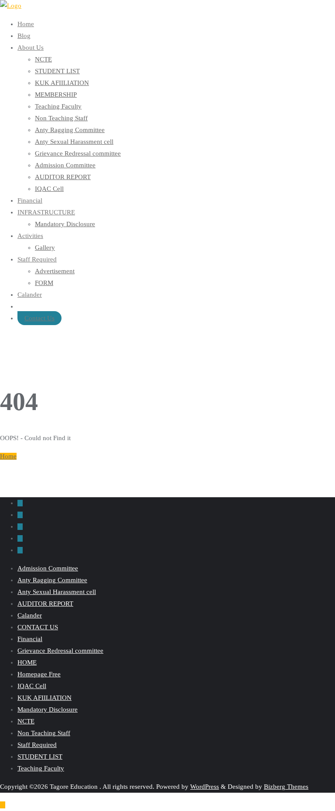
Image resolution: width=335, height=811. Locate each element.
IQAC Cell (31, 685)
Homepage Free (39, 674)
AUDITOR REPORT (45, 603)
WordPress (204, 786)
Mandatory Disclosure (47, 709)
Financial (29, 638)
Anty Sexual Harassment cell (56, 591)
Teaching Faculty (40, 768)
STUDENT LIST (39, 756)
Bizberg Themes (286, 786)
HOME (27, 662)
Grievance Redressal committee (60, 650)
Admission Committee (47, 568)
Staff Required (37, 744)
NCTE (25, 721)
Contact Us (39, 318)
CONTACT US (37, 627)
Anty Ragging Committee (52, 580)
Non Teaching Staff (43, 733)
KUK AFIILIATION (44, 697)
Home (8, 456)
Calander (29, 615)
